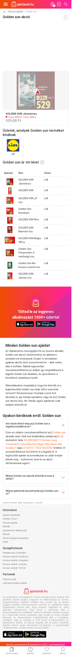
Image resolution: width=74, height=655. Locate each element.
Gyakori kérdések (11, 515)
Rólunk (6, 534)
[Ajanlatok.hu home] (22, 4)
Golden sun (59, 432)
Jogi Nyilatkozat (56, 645)
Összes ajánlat (15, 11)
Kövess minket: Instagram (15, 560)
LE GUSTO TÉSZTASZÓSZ (38, 447)
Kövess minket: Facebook (16, 556)
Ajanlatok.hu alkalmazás (15, 530)
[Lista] (59, 4)
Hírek (5, 542)
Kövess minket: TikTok (14, 568)
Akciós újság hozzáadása (16, 538)
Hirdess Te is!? (10, 519)
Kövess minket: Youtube (15, 564)
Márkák (6, 526)
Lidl (61, 436)
